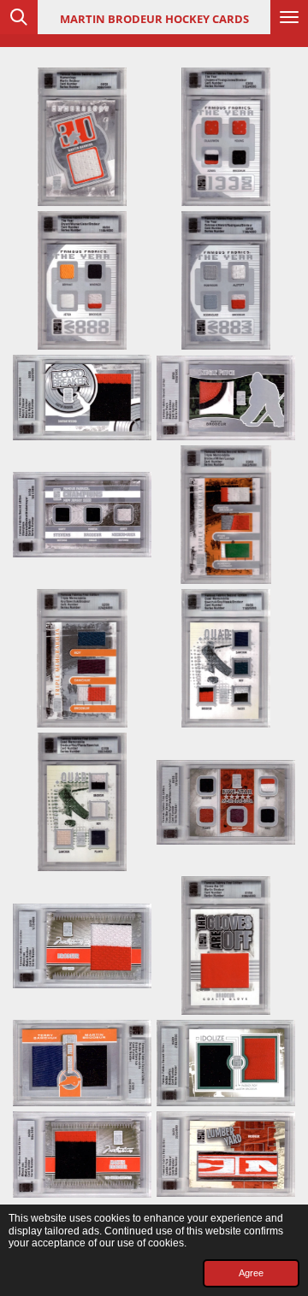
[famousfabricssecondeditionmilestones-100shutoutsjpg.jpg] (82, 1154)
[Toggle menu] (289, 17)
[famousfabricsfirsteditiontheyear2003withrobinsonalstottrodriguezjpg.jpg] (226, 280)
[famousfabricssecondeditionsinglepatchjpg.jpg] (226, 397)
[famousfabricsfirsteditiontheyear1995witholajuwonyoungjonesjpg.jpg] (226, 137)
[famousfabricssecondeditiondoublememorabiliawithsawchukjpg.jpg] (82, 1062)
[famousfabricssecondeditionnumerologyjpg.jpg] (82, 137)
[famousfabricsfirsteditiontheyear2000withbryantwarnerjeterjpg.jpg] (82, 280)
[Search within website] (19, 17)
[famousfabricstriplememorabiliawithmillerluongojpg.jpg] (226, 514)
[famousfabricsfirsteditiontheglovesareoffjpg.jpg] (226, 945)
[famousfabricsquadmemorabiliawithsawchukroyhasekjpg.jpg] (226, 658)
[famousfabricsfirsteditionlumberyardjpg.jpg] (226, 1154)
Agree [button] (251, 1273)
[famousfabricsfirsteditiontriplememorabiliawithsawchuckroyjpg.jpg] (82, 658)
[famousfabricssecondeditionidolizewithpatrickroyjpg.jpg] (226, 1062)
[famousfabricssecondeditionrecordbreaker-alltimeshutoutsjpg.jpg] (82, 397)
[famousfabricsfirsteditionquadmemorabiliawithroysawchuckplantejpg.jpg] (82, 802)
